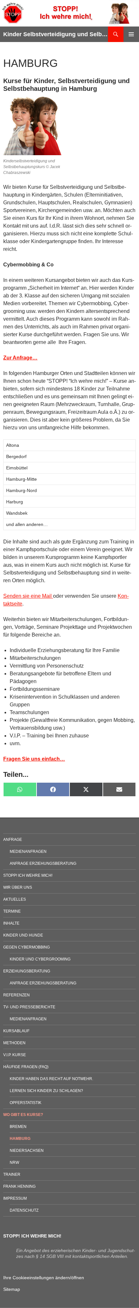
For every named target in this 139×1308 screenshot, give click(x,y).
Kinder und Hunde (23, 935)
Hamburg (20, 1138)
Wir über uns (17, 887)
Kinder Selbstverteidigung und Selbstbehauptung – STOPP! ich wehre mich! (55, 34)
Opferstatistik (25, 1102)
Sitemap (11, 1289)
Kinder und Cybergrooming (40, 959)
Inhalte (11, 923)
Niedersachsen (27, 1150)
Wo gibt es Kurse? (23, 1114)
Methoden (14, 1043)
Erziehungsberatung (26, 971)
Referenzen (16, 995)
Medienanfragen (28, 851)
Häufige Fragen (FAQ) (25, 1067)
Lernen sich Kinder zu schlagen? (46, 1090)
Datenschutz (24, 1210)
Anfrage (12, 839)
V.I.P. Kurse (14, 1055)
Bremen (18, 1126)
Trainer (11, 1174)
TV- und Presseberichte (29, 1007)
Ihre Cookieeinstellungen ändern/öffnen (43, 1277)
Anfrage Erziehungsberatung (43, 863)
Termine (12, 911)
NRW (14, 1162)
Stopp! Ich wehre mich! (27, 875)
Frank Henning (19, 1186)
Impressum (15, 1198)
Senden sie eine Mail (28, 596)
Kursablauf (16, 1031)
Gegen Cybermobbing (26, 947)
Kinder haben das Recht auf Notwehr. (51, 1079)
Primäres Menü (131, 34)
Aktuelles (14, 899)
